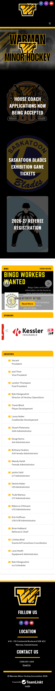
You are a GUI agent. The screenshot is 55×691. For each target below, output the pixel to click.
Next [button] (48, 283)
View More (45, 268)
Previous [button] (6, 283)
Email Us (27, 665)
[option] (27, 290)
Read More (27, 303)
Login (27, 686)
